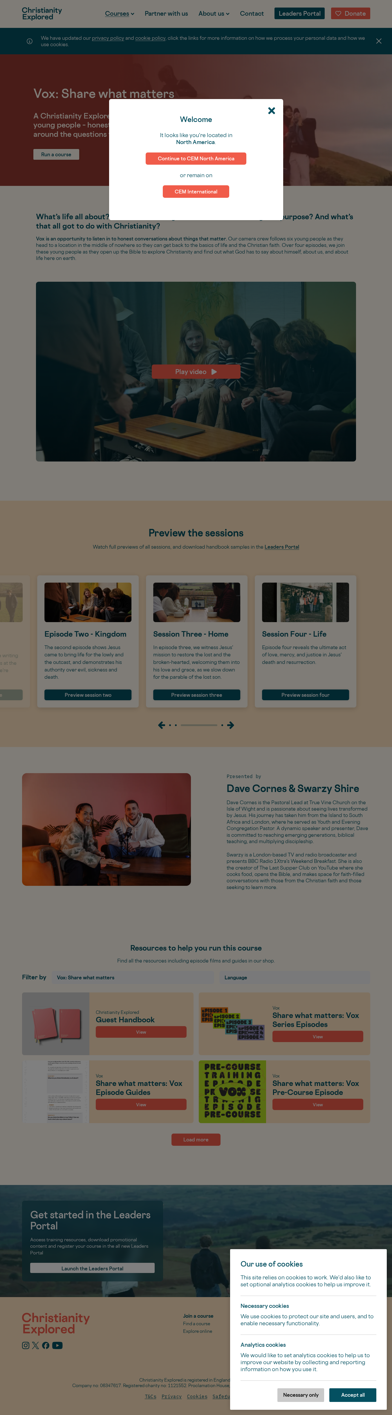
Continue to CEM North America (196, 158)
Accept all (353, 1395)
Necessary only (301, 1395)
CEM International (196, 191)
